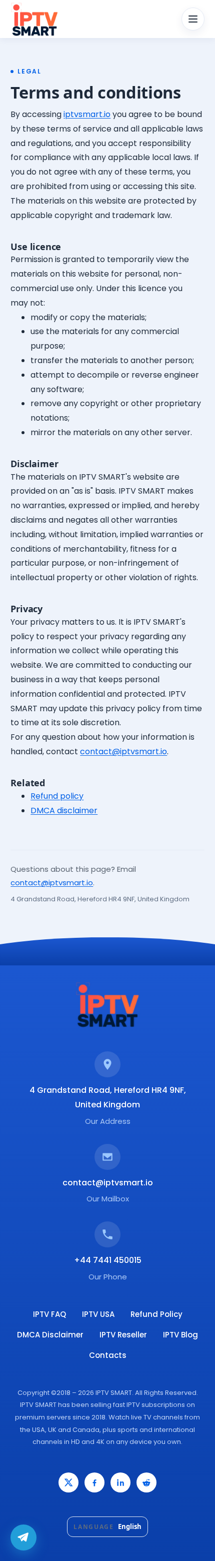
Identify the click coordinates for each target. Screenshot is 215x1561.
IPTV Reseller (123, 1334)
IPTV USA (98, 1314)
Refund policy (57, 796)
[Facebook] (94, 1482)
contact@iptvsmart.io (123, 751)
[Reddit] (146, 1482)
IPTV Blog (180, 1334)
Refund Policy (156, 1314)
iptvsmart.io (87, 114)
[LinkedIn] (120, 1482)
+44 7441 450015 (108, 1260)
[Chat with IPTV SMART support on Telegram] (23, 1537)
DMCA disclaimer (64, 810)
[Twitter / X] (68, 1482)
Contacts (107, 1355)
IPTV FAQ (49, 1314)
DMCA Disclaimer (50, 1334)
